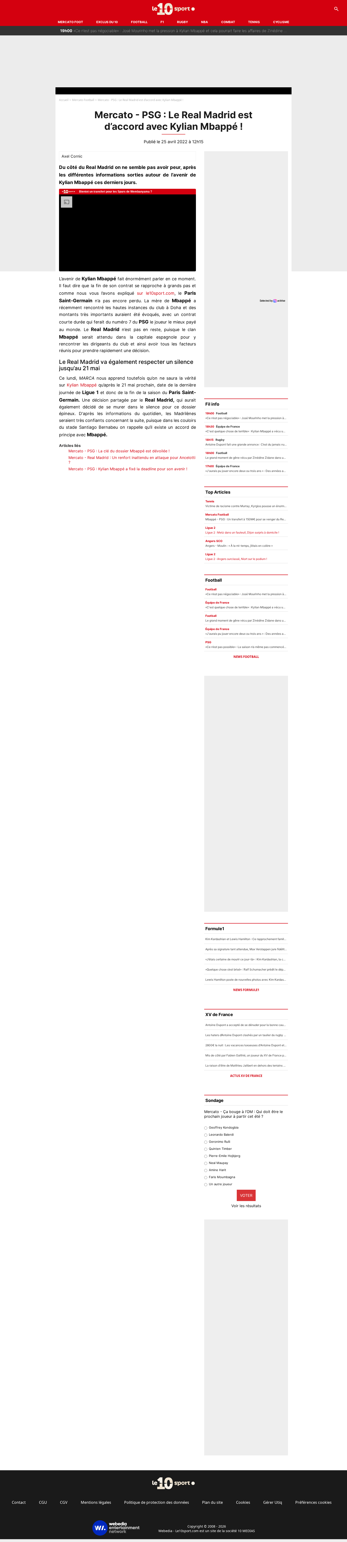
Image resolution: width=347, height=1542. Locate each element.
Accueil (63, 100)
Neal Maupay (218, 1163)
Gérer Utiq (272, 1502)
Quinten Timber (220, 1149)
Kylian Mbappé (82, 384)
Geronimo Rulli (219, 1141)
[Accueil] (173, 9)
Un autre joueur (220, 1184)
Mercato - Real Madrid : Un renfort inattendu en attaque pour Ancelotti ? (131, 460)
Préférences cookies (313, 1502)
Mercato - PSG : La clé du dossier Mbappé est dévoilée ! (118, 451)
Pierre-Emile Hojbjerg (224, 1156)
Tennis (254, 22)
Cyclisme (281, 22)
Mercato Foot (70, 22)
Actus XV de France (246, 1076)
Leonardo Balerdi (221, 1134)
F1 (162, 22)
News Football (246, 657)
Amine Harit (217, 1170)
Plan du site (212, 1502)
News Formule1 (246, 990)
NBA (204, 22)
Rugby (182, 22)
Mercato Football (83, 100)
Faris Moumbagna (222, 1177)
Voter (246, 1195)
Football (139, 22)
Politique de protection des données (156, 1502)
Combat (228, 22)
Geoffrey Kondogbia (223, 1127)
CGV (64, 1502)
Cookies (243, 1502)
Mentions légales (96, 1502)
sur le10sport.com (155, 293)
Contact (19, 1502)
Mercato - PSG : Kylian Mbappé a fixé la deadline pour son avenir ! (127, 468)
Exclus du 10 (107, 22)
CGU (43, 1502)
